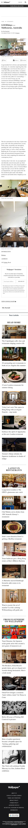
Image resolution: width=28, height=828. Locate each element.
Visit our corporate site (18, 822)
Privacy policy (14, 800)
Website (3, 255)
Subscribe (20, 2)
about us (14, 793)
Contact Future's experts (14, 795)
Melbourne (6, 69)
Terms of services (19, 285)
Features (17, 33)
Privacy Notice (21, 287)
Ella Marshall (6, 31)
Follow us (16, 60)
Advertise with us (14, 805)
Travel (2, 21)
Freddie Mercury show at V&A (17, 6)
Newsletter (24, 60)
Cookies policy (14, 802)
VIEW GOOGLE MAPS (8, 301)
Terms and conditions (14, 798)
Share (5, 60)
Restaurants (10, 21)
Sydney (6, 262)
